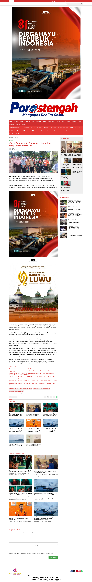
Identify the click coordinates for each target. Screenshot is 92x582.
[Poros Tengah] (44, 109)
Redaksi (63, 121)
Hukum (28, 121)
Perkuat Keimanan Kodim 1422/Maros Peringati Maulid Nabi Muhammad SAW (77, 171)
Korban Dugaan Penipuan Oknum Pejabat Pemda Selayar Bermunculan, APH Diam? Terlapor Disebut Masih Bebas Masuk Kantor (65, 166)
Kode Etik (53, 127)
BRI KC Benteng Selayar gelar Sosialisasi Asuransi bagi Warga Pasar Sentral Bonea (75, 208)
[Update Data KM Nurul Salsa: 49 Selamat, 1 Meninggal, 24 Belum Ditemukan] (16, 439)
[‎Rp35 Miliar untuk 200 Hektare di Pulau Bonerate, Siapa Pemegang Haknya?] (66, 172)
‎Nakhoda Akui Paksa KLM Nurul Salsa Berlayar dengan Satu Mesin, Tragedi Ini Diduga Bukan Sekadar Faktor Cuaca (33, 370)
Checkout (33, 127)
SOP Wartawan (26, 130)
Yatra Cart (39, 130)
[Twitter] (74, 571)
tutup (29, 575)
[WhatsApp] (82, 571)
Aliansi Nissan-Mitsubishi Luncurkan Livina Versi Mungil (75, 235)
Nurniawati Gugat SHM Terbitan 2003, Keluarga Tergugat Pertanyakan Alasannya (33, 446)
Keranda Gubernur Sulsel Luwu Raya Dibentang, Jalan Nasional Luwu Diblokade (75, 221)
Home (10, 121)
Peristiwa (11, 124)
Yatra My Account (57, 130)
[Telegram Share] (54, 397)
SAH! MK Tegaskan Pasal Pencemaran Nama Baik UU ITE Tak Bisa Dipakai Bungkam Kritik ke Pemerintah (77, 166)
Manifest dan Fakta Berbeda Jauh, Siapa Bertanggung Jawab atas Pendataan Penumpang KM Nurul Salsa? (33, 384)
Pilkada (24, 124)
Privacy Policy (78, 127)
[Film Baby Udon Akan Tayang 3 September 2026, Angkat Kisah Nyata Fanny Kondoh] (71, 147)
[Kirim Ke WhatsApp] (57, 397)
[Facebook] (71, 571)
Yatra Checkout (47, 130)
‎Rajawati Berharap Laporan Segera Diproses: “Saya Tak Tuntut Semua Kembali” (52, 1)
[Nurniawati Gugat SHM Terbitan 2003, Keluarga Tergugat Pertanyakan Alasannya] (33, 439)
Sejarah (58, 121)
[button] (81, 4)
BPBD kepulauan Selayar (26, 388)
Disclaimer (39, 127)
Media (44, 121)
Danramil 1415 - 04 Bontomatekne (41, 388)
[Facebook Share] (45, 397)
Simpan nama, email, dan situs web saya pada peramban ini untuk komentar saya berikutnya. (31, 553)
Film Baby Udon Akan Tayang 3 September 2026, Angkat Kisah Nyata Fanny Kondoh (71, 155)
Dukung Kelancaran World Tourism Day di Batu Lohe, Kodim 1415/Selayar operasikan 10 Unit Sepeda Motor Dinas (74, 202)
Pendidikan (38, 121)
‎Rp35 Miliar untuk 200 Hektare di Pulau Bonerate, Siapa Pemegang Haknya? (65, 177)
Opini (33, 121)
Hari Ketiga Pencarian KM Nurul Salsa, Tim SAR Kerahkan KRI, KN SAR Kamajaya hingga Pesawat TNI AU (33, 380)
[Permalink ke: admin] (10, 148)
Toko (33, 130)
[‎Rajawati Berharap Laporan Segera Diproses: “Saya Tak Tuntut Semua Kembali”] (66, 183)
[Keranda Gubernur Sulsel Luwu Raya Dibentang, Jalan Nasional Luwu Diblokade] (63, 222)
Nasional (18, 124)
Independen (51, 121)
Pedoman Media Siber (63, 127)
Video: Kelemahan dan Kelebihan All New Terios (74, 228)
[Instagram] (79, 571)
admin (13, 148)
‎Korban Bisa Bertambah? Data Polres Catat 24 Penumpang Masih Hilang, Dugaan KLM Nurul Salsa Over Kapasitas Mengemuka (32, 377)
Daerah (74, 121)
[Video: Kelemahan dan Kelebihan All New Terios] (63, 228)
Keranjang (46, 127)
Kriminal (22, 121)
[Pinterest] (77, 571)
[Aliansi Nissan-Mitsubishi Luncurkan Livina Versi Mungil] (63, 235)
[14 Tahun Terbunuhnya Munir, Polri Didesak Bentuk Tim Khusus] (63, 215)
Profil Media (12, 130)
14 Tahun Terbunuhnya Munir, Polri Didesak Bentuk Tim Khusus (75, 215)
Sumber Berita (25, 393)
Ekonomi (16, 121)
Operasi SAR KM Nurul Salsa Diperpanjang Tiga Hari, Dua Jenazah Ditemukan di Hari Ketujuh (31, 368)
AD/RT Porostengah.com (15, 127)
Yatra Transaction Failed (15, 133)
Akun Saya (26, 127)
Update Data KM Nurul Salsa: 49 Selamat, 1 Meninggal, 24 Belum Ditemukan (15, 446)
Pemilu (79, 121)
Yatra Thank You (68, 130)
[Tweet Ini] (48, 397)
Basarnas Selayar (13, 388)
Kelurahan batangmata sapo (16, 391)
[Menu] (10, 4)
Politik (68, 121)
